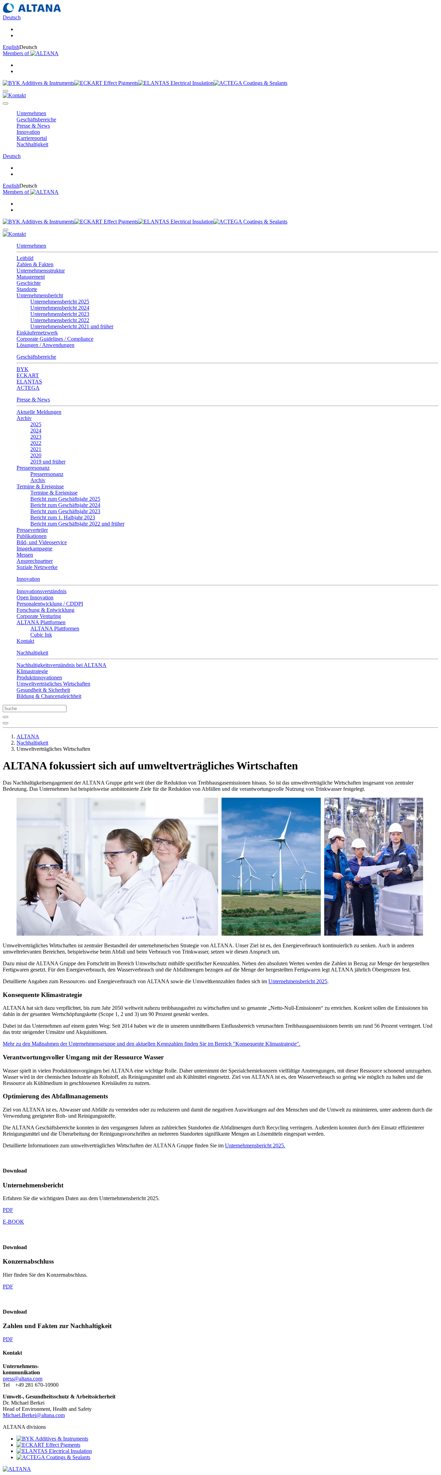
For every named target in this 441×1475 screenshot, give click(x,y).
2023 (35, 437)
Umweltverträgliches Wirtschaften (53, 684)
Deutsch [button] (12, 17)
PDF (8, 1210)
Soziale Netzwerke (37, 567)
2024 (35, 430)
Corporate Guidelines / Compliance (55, 339)
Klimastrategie (32, 671)
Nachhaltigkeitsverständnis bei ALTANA (61, 665)
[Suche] (5, 91)
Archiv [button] (24, 418)
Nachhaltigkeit (32, 653)
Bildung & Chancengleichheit (49, 696)
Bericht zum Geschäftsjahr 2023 (65, 511)
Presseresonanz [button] (33, 468)
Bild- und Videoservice (42, 542)
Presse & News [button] (33, 126)
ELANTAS (29, 382)
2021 (35, 449)
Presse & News (33, 399)
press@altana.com (22, 1379)
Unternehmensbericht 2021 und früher (71, 326)
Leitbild (25, 258)
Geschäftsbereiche (36, 357)
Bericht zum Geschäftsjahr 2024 (65, 505)
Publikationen (32, 536)
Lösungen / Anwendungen (45, 345)
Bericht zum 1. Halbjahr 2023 (62, 517)
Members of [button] (16, 53)
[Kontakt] (14, 95)
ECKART (28, 375)
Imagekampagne (34, 548)
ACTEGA (28, 388)
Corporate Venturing (39, 616)
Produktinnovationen (39, 677)
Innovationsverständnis (41, 591)
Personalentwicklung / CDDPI (50, 604)
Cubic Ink (41, 635)
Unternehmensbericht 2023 (59, 314)
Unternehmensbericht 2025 (59, 302)
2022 (35, 443)
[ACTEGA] (250, 83)
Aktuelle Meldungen (39, 412)
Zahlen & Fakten (35, 264)
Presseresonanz (46, 474)
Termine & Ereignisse (54, 493)
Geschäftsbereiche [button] (36, 119)
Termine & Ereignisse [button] (40, 486)
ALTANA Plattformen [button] (41, 622)
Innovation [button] (28, 132)
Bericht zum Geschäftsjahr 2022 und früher (77, 524)
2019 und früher (47, 462)
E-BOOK (13, 1222)
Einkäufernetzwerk (37, 333)
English (11, 47)
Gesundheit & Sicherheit (43, 690)
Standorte (27, 289)
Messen (25, 555)
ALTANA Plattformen (54, 628)
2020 (35, 455)
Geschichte (29, 283)
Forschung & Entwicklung (45, 610)
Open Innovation (35, 597)
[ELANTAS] (176, 83)
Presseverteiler (32, 530)
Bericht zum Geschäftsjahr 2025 (65, 499)
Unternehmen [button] (31, 113)
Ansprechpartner (35, 561)
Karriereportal (32, 138)
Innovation (28, 579)
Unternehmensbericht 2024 (59, 308)
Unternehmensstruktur (41, 270)
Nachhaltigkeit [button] (32, 144)
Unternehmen (31, 246)
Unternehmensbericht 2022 (59, 320)
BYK (23, 369)
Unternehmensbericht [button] (40, 295)
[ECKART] (106, 83)
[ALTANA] (17, 1469)
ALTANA (28, 736)
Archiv (37, 480)
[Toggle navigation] (5, 103)
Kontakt (25, 641)
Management (31, 277)
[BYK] (38, 83)
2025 (35, 424)
